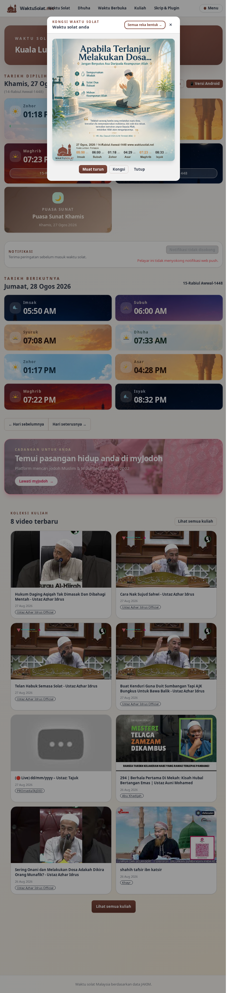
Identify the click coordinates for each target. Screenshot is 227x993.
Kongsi (116, 169)
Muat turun (91, 169)
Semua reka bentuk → (143, 25)
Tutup (137, 169)
